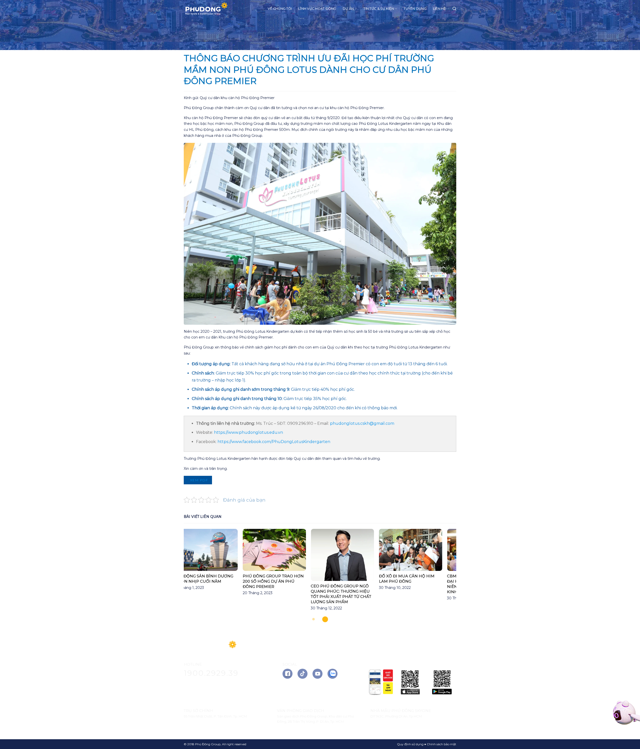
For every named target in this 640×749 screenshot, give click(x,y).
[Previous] (175, 573)
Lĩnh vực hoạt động (317, 9)
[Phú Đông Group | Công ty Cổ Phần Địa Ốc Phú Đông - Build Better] (206, 9)
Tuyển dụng (415, 9)
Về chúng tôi (280, 9)
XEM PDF (198, 480)
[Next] (465, 573)
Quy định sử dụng (410, 744)
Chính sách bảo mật (441, 744)
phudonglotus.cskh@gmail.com (362, 423)
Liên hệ (439, 9)
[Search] (454, 9)
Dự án (348, 9)
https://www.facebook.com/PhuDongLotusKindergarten (274, 441)
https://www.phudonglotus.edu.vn (248, 432)
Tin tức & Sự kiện (379, 9)
